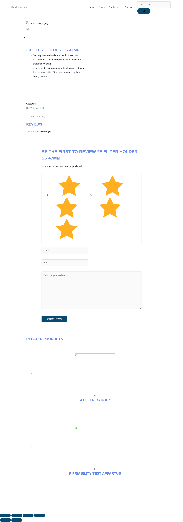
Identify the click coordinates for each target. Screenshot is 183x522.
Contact (128, 7)
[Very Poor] (67, 238)
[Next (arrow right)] (16, 520)
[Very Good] (112, 195)
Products (113, 7)
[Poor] (110, 217)
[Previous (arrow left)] (5, 520)
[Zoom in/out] (39, 515)
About (102, 7)
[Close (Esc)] (5, 515)
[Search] (143, 11)
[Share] (16, 515)
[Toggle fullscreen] (28, 515)
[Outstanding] (69, 195)
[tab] (95, 116)
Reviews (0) (39, 116)
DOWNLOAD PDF (35, 108)
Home (91, 7)
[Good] (67, 217)
